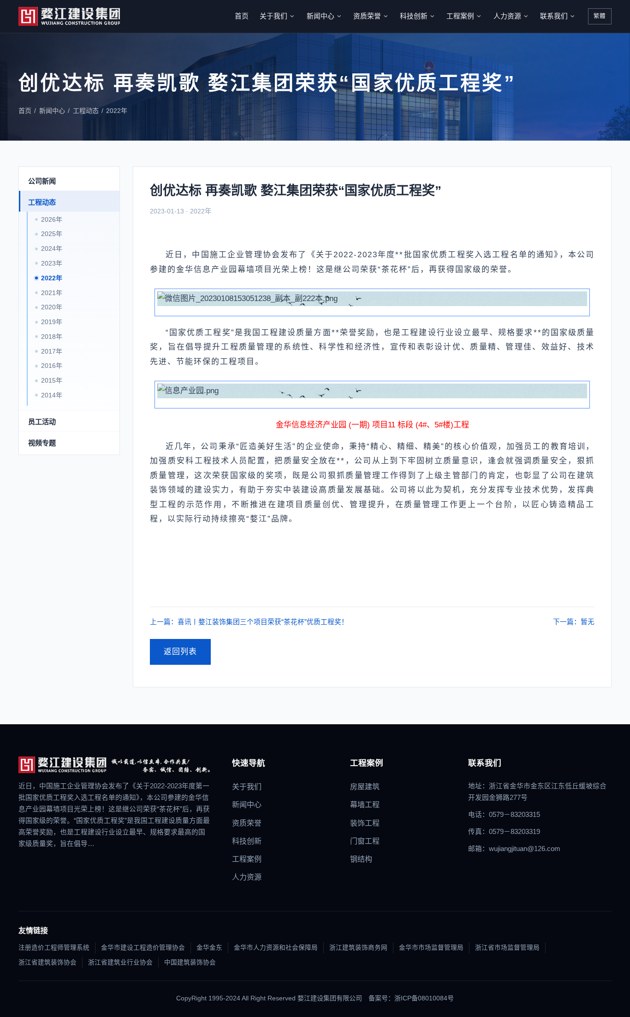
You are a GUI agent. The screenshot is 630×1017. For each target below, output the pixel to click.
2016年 (51, 366)
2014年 (51, 395)
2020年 (51, 307)
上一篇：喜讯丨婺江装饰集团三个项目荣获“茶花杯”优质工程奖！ (249, 622)
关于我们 (273, 16)
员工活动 (42, 422)
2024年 (51, 249)
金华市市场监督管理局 (431, 947)
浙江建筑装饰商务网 (358, 947)
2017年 (51, 351)
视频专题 (42, 443)
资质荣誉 (367, 16)
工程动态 (86, 110)
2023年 (51, 263)
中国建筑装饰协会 (190, 962)
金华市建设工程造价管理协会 (143, 947)
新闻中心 (320, 16)
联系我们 (554, 16)
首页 (242, 16)
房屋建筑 (365, 787)
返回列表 (180, 651)
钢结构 (361, 859)
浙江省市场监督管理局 (507, 947)
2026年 (51, 219)
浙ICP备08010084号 (424, 998)
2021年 (51, 292)
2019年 (51, 321)
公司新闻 (42, 181)
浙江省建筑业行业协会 (120, 962)
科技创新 (414, 16)
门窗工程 (365, 841)
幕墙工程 (365, 805)
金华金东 (209, 947)
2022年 (116, 110)
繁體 (600, 16)
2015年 (51, 380)
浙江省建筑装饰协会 (47, 962)
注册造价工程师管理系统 (53, 947)
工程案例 (460, 16)
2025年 (51, 234)
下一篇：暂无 (573, 622)
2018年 (51, 336)
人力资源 (507, 16)
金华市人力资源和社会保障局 (276, 947)
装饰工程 (365, 823)
